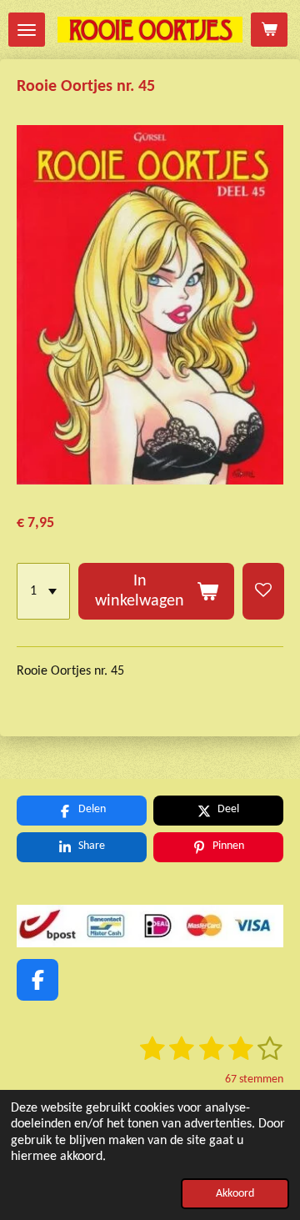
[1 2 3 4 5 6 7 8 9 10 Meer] (43, 591)
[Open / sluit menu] (26, 30)
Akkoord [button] (235, 1193)
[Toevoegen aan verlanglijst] (263, 591)
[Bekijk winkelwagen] (269, 30)
